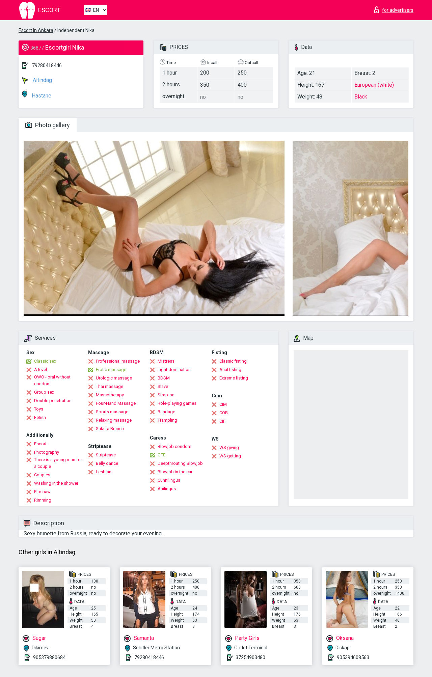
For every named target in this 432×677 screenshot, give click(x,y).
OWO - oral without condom (52, 380)
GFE (161, 454)
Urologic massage (114, 377)
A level (40, 369)
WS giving (229, 447)
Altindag (41, 80)
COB (223, 412)
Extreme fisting (233, 377)
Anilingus (167, 488)
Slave (163, 386)
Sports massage (112, 411)
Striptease (106, 454)
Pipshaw (42, 491)
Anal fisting (230, 369)
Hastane (40, 95)
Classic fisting (233, 361)
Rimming (42, 500)
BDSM (164, 377)
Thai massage (109, 386)
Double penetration (53, 400)
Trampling (167, 420)
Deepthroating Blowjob (180, 463)
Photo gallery (52, 125)
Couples (42, 474)
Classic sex (45, 361)
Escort (40, 443)
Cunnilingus (169, 480)
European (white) (374, 85)
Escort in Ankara (36, 30)
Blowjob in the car (175, 471)
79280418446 (47, 65)
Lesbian (103, 471)
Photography (46, 452)
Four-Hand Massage (116, 403)
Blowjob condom (174, 446)
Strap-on (166, 394)
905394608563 (353, 657)
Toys (38, 409)
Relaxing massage (114, 420)
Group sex (44, 392)
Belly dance (107, 463)
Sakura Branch (110, 428)
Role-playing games (177, 403)
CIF (222, 421)
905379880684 (49, 657)
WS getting (230, 455)
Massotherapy (110, 394)
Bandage (166, 411)
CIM (223, 404)
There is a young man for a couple (58, 463)
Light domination (174, 369)
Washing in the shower (56, 483)
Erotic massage (111, 369)
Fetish (40, 417)
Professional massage (118, 361)
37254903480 (250, 657)
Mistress (166, 361)
